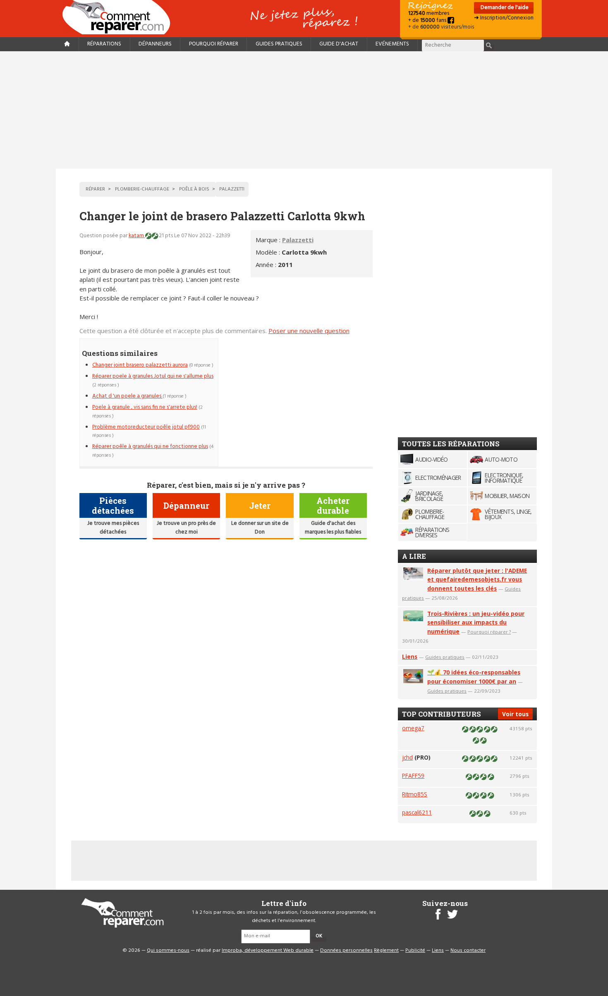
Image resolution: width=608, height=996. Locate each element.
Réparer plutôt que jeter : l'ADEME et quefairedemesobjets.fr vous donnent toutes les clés (477, 580)
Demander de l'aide (504, 7)
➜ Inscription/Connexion (504, 18)
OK (319, 936)
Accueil (119, 17)
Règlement (386, 950)
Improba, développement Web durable (268, 950)
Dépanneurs (155, 44)
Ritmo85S (414, 794)
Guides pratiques (279, 44)
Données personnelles (346, 950)
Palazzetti (298, 240)
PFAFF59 (413, 775)
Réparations (104, 44)
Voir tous (515, 714)
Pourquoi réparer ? (489, 632)
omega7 (413, 728)
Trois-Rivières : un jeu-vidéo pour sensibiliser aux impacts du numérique (475, 623)
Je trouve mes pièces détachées (113, 527)
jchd (407, 757)
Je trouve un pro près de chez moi (186, 527)
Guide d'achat (338, 44)
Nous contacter (468, 950)
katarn (137, 235)
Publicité (415, 950)
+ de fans (428, 20)
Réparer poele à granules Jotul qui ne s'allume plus (152, 376)
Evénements (392, 44)
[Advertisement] (304, 110)
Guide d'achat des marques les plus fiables (333, 527)
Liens (409, 656)
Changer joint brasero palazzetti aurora (140, 365)
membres (428, 13)
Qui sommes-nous (168, 950)
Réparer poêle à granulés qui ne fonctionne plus (150, 446)
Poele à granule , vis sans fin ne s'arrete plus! (144, 407)
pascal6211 (417, 812)
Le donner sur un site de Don (260, 527)
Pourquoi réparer (213, 44)
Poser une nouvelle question (308, 330)
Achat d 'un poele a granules (127, 396)
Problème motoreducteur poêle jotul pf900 (146, 427)
